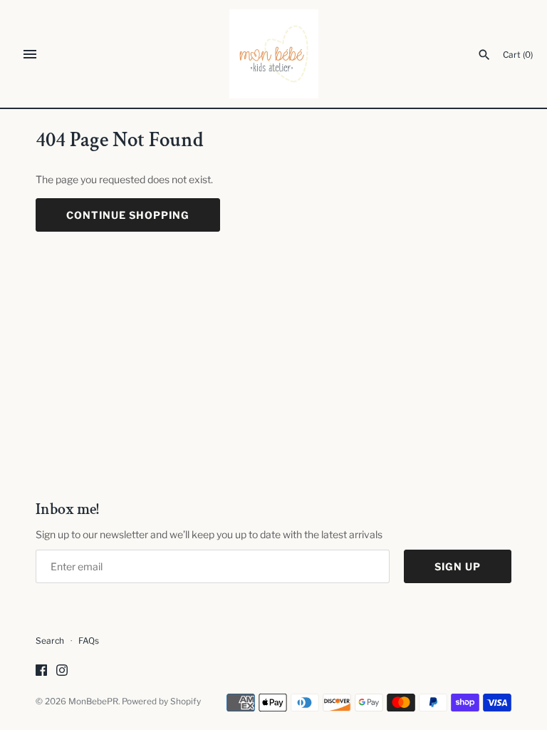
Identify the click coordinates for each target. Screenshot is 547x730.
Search (50, 641)
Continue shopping (127, 215)
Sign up (457, 566)
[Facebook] (41, 671)
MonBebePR (93, 701)
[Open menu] (30, 54)
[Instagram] (62, 671)
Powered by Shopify (161, 701)
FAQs (88, 641)
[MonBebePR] (273, 53)
